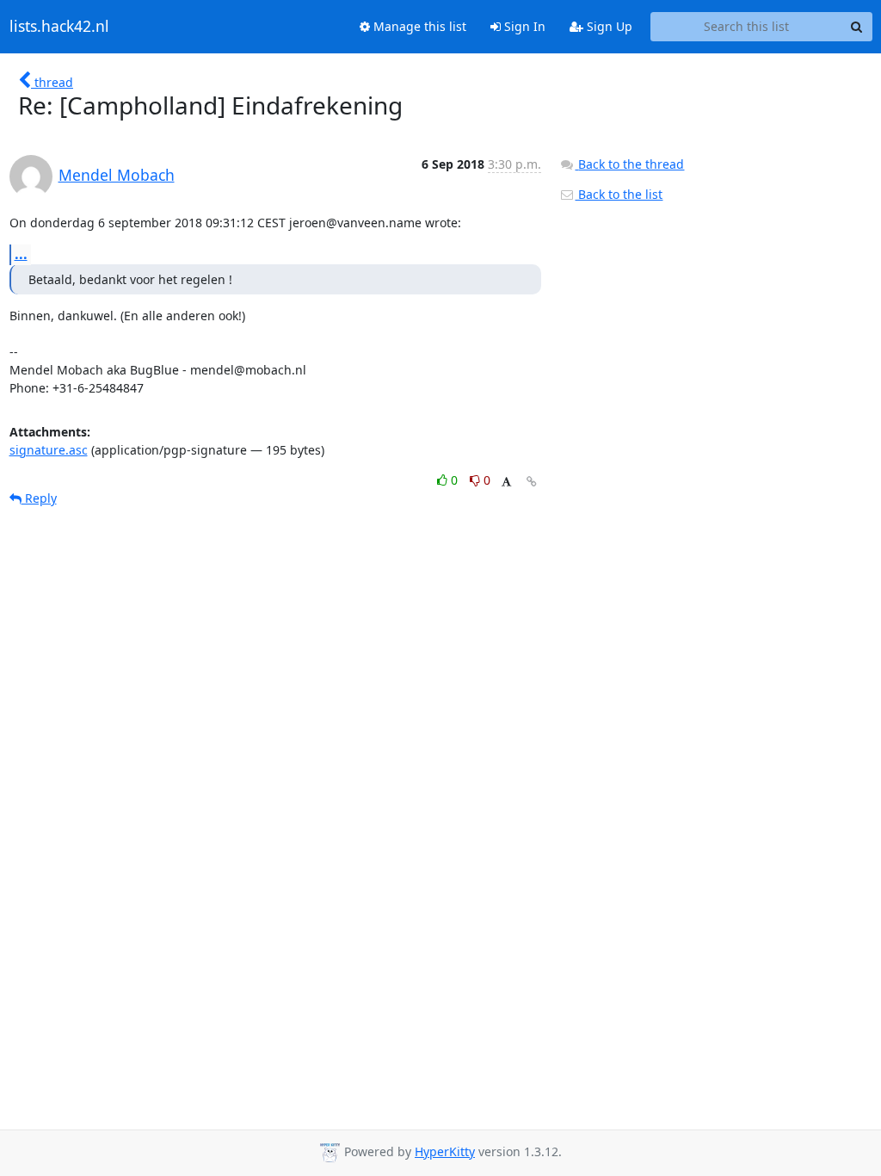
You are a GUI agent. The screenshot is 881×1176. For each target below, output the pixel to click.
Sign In (523, 26)
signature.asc (48, 450)
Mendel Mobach (117, 174)
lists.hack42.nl (59, 26)
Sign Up (607, 26)
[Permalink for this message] (531, 481)
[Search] (856, 26)
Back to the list (618, 194)
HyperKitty (445, 1151)
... (21, 253)
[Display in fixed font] (506, 482)
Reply (39, 498)
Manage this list (418, 26)
